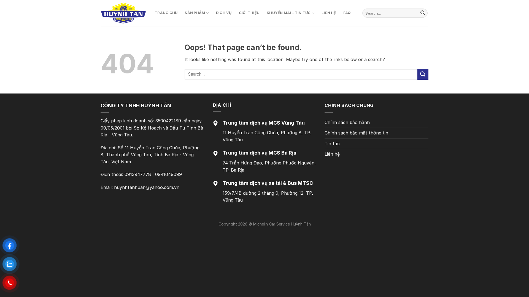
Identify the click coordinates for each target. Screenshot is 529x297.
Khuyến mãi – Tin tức (289, 13)
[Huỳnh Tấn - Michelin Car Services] (123, 13)
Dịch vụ (224, 13)
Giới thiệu (249, 13)
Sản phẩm (195, 13)
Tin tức (332, 143)
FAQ (347, 13)
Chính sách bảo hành (347, 122)
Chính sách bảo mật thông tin (356, 133)
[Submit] (422, 13)
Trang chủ (166, 13)
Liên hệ (329, 13)
